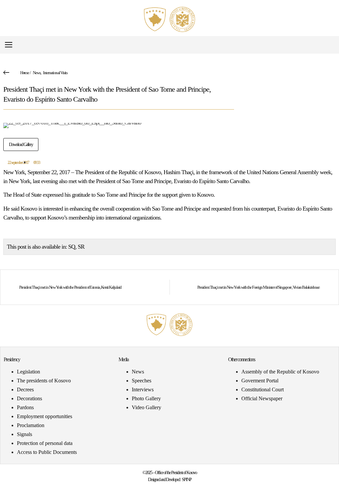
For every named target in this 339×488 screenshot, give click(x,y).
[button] (330, 44)
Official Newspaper (261, 398)
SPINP (186, 479)
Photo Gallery (146, 398)
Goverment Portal (259, 380)
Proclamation (30, 425)
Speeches (141, 380)
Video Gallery (146, 407)
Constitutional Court (262, 389)
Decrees (25, 389)
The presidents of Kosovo (44, 380)
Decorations (29, 398)
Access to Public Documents (47, 452)
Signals (24, 434)
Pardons (25, 407)
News (36, 72)
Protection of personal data (45, 443)
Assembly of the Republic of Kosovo (280, 371)
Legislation (28, 371)
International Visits (55, 72)
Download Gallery (21, 144)
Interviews (143, 389)
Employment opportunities (44, 416)
